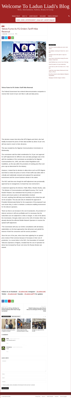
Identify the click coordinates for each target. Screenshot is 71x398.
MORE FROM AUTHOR (16, 316)
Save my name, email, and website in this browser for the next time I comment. (19, 384)
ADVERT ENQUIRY (33, 16)
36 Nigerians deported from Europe (38, 330)
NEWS (22, 20)
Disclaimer (43, 16)
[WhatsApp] (12, 37)
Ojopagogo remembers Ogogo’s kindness (57, 77)
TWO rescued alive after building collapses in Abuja (22, 330)
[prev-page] (43, 316)
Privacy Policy (16, 16)
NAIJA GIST (40, 20)
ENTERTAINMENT (31, 20)
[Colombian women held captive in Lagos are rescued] (8, 324)
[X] (6, 37)
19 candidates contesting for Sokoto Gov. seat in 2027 (58, 51)
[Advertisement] (24, 65)
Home (3, 24)
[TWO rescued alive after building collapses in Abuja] (24, 324)
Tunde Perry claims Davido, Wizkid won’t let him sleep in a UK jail (58, 71)
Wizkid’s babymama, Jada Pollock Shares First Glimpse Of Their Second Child (36, 309)
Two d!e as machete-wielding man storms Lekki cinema (58, 48)
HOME (18, 20)
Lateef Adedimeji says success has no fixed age (58, 62)
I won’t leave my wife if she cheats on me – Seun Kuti (59, 67)
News (6, 24)
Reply (7, 343)
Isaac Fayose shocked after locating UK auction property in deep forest (58, 59)
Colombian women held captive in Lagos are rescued (8, 330)
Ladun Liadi (5, 33)
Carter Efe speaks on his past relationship (57, 64)
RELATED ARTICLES (6, 316)
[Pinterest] (9, 37)
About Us (24, 16)
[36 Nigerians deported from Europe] (39, 324)
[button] (68, 16)
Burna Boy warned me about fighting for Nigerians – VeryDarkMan (59, 75)
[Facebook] (3, 37)
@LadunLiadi (23, 291)
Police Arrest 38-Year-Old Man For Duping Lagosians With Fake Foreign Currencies (11, 309)
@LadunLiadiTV (29, 294)
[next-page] (45, 316)
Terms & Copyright (53, 16)
